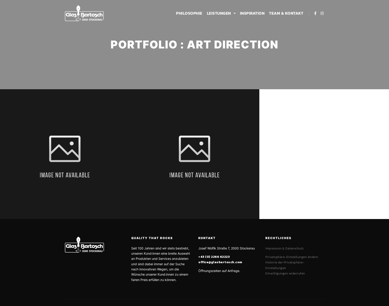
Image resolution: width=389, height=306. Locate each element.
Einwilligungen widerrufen (285, 273)
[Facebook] (315, 13)
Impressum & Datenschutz (284, 248)
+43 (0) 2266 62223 (214, 256)
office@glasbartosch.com (220, 262)
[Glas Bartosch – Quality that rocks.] (84, 13)
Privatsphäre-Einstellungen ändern (291, 257)
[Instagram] (322, 13)
